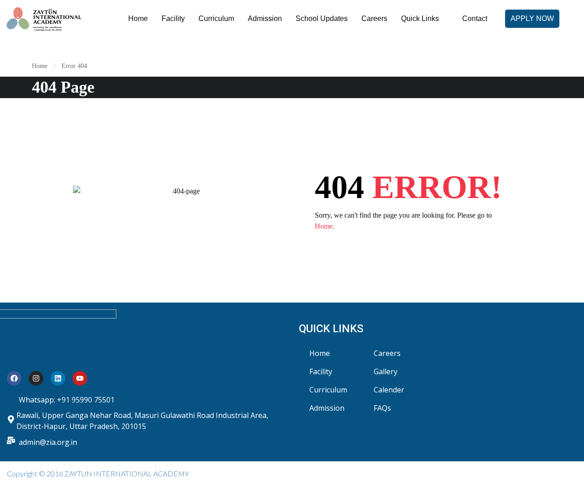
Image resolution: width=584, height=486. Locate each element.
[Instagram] (36, 378)
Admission (265, 18)
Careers (374, 18)
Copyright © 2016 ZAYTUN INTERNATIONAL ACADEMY (98, 473)
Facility (173, 18)
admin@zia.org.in (48, 442)
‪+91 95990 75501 (86, 400)
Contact (474, 18)
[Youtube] (80, 378)
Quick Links (420, 18)
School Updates (322, 18)
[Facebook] (14, 378)
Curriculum (216, 18)
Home (138, 18)
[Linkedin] (58, 378)
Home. (324, 226)
